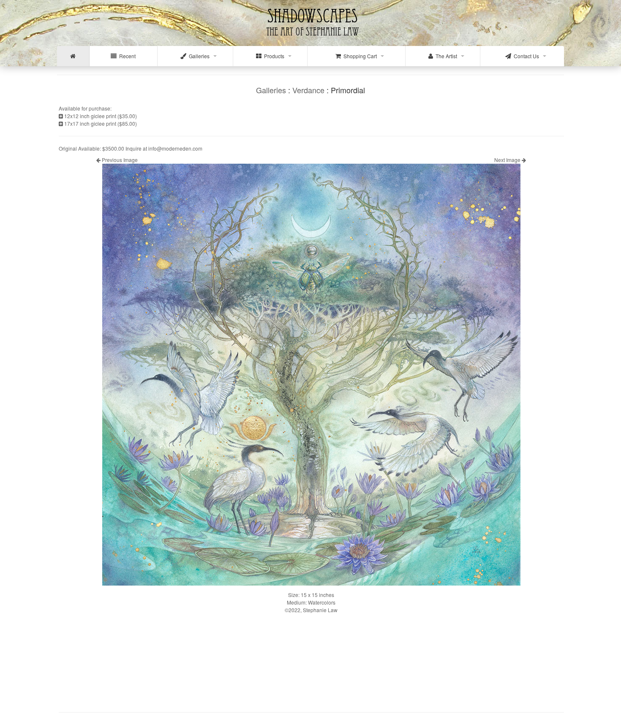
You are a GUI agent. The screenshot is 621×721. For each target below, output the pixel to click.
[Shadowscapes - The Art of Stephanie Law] (310, 40)
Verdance (308, 89)
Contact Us (525, 55)
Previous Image (119, 159)
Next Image (508, 159)
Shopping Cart (359, 55)
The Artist (445, 55)
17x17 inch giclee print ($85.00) (100, 123)
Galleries (198, 55)
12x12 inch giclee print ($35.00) (100, 115)
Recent (126, 55)
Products (272, 55)
